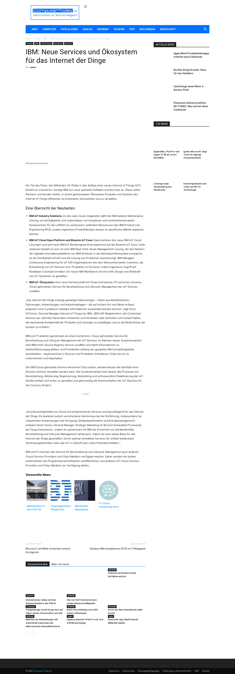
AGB (197, 670)
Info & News (46, 43)
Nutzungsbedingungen (149, 670)
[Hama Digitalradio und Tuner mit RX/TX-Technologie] (196, 172)
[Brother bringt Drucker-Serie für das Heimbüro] (162, 74)
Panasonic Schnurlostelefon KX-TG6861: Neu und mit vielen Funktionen (191, 106)
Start (28, 38)
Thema (37, 38)
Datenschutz (129, 670)
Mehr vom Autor (60, 564)
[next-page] (33, 633)
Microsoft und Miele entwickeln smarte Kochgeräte (48, 550)
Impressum (114, 670)
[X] (58, 81)
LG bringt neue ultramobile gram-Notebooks (163, 186)
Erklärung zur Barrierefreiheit (177, 670)
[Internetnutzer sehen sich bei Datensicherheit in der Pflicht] (44, 584)
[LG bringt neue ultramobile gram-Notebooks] (167, 172)
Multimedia (147, 29)
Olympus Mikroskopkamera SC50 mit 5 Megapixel (117, 548)
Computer (49, 29)
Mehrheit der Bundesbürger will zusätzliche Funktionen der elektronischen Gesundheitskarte (43, 623)
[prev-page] (28, 633)
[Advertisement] (85, 174)
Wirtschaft (167, 29)
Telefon (119, 29)
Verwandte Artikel (37, 564)
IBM (45, 38)
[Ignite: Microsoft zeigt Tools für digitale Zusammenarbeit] (196, 140)
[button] (205, 29)
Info (35, 29)
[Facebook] (50, 81)
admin (33, 67)
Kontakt (205, 670)
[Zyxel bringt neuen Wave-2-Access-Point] (162, 91)
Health (87, 29)
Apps (111, 616)
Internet (103, 29)
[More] (66, 81)
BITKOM (71, 595)
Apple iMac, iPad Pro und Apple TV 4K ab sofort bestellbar (166, 154)
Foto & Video (69, 29)
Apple (70, 616)
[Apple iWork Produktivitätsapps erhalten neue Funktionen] (162, 58)
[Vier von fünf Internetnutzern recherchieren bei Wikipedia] (85, 584)
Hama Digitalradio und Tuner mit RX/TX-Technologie (194, 186)
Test (132, 29)
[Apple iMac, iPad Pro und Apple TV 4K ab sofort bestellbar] (167, 140)
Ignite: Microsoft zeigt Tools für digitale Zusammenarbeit (195, 154)
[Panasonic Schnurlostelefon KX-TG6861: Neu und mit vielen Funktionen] (162, 107)
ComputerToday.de (42, 670)
